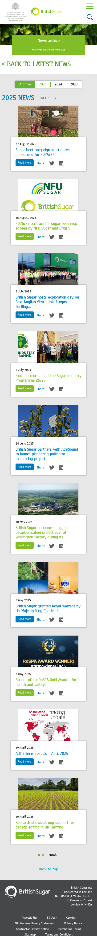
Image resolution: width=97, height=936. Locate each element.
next (53, 854)
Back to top (48, 869)
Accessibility (29, 917)
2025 (43, 84)
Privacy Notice (73, 923)
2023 (74, 84)
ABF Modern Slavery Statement (35, 923)
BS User (52, 917)
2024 (58, 84)
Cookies (71, 917)
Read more (25, 162)
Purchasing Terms (69, 929)
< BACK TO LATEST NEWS (36, 63)
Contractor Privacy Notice (32, 929)
